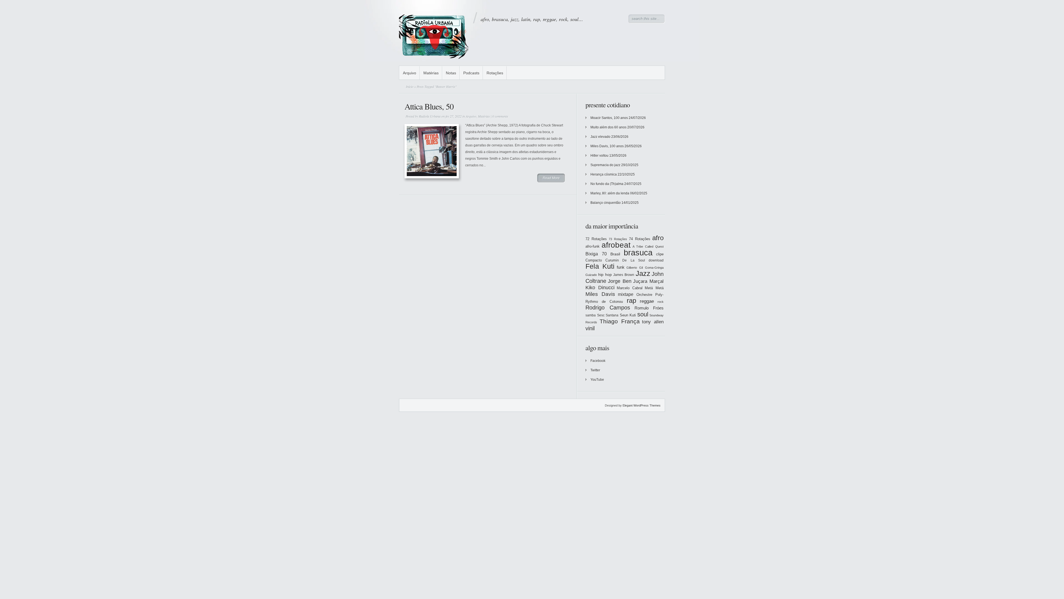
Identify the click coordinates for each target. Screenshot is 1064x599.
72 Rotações (596, 239)
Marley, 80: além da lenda (609, 193)
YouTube (597, 380)
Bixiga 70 (596, 253)
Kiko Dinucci (600, 287)
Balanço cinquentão (605, 203)
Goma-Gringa (654, 267)
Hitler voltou (599, 156)
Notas (451, 73)
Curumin (612, 260)
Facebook (597, 361)
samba (590, 315)
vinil (590, 328)
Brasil (615, 254)
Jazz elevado (600, 137)
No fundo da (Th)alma (606, 184)
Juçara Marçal (648, 281)
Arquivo (409, 73)
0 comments (500, 116)
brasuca (638, 252)
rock (661, 301)
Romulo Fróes (649, 308)
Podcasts (471, 73)
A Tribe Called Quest (648, 246)
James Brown (623, 275)
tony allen (653, 321)
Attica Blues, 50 (429, 106)
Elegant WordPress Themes (642, 405)
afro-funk (592, 246)
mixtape (625, 294)
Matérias (431, 73)
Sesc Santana (608, 315)
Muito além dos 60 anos (608, 127)
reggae (647, 301)
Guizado (591, 274)
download (656, 260)
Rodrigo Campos (607, 307)
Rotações (495, 73)
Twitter (595, 370)
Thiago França (620, 321)
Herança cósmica (603, 174)
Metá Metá (654, 288)
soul (642, 314)
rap (631, 300)
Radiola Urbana (430, 116)
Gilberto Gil (634, 267)
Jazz (643, 273)
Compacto (593, 260)
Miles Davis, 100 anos (607, 146)
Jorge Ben (619, 281)
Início (409, 86)
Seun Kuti (628, 315)
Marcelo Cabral (630, 288)
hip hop (605, 274)
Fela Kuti (600, 266)
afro (658, 238)
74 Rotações (639, 239)
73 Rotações (618, 239)
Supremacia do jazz (605, 165)
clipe (660, 254)
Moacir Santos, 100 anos (609, 118)
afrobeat (616, 245)
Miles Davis (600, 294)
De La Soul (633, 260)
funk (621, 267)
